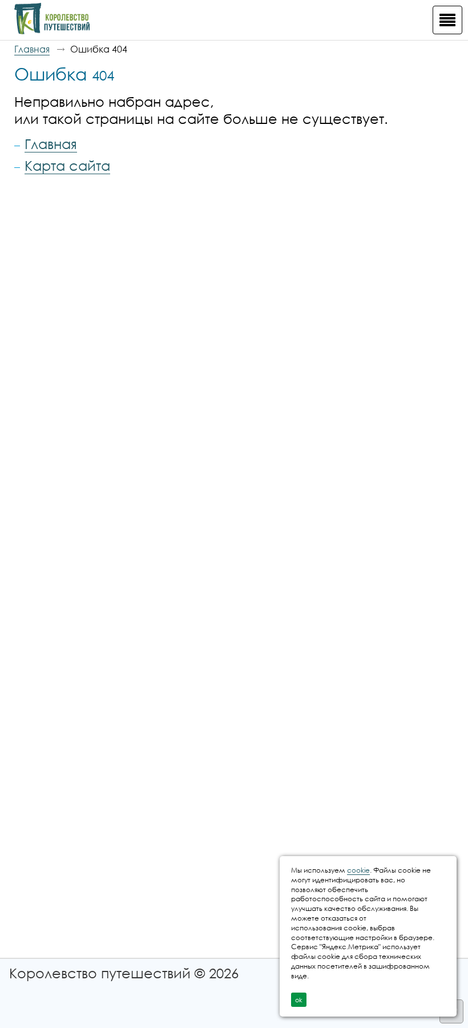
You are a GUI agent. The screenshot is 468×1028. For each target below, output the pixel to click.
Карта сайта (67, 165)
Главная (32, 49)
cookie (358, 870)
